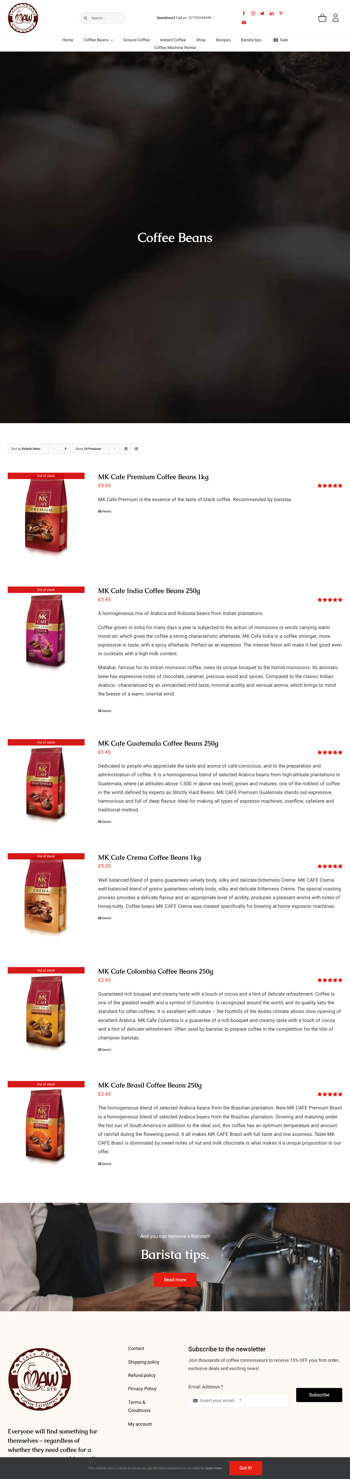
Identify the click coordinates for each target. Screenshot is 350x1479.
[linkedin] (272, 13)
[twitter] (262, 13)
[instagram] (253, 13)
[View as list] (136, 449)
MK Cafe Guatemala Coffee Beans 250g (158, 743)
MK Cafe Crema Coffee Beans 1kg (149, 857)
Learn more (213, 1468)
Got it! (246, 1468)
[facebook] (244, 13)
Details (106, 511)
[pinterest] (281, 13)
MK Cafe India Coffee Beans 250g (149, 590)
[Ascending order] (65, 449)
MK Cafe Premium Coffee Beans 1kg (153, 476)
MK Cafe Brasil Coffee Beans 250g (150, 1085)
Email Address (205, 1387)
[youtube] (244, 23)
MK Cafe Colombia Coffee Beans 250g (155, 971)
